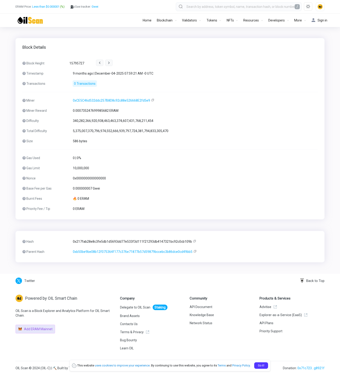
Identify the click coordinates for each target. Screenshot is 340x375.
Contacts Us (129, 324)
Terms (222, 365)
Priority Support (271, 331)
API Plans (266, 323)
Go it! (261, 365)
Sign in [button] (322, 20)
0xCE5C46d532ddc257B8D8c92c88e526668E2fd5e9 (111, 100)
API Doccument (201, 307)
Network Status (201, 323)
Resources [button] (251, 20)
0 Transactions (85, 83)
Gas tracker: (86, 6)
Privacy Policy (241, 365)
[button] (320, 6)
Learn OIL (127, 348)
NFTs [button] (230, 20)
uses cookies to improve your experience (122, 365)
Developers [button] (276, 20)
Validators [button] (189, 20)
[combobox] (238, 7)
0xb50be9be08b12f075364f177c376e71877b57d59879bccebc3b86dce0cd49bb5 (132, 252)
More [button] (298, 20)
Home (147, 20)
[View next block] (109, 63)
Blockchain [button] (165, 20)
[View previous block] (99, 63)
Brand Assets (130, 316)
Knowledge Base (202, 315)
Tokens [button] (212, 20)
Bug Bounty (128, 340)
